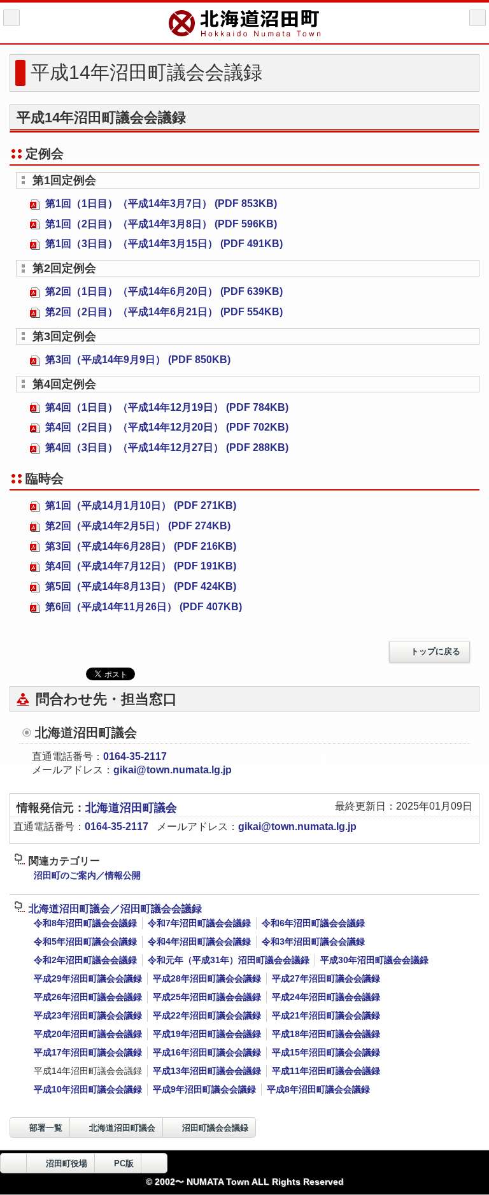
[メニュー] (477, 18)
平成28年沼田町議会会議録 (207, 978)
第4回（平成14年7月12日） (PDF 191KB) (139, 566)
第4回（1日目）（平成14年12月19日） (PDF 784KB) (165, 407)
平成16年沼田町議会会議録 (207, 1052)
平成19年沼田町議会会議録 (207, 1034)
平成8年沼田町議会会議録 (318, 1089)
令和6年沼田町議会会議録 (313, 923)
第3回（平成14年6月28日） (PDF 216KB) (139, 546)
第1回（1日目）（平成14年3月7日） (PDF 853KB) (160, 203)
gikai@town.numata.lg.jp (172, 769)
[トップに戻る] (154, 1163)
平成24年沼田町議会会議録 (326, 997)
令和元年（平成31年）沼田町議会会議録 (228, 960)
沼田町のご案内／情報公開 (87, 875)
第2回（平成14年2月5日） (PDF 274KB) (136, 525)
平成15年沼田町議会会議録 (326, 1052)
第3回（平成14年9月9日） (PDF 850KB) (136, 359)
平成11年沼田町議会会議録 (326, 1071)
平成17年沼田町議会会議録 (88, 1052)
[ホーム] (11, 18)
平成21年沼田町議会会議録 (326, 1015)
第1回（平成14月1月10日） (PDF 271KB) (139, 505)
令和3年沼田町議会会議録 (313, 941)
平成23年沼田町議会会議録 (88, 1015)
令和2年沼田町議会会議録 (85, 960)
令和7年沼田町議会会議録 (199, 923)
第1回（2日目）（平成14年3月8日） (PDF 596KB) (160, 223)
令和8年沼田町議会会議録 (85, 923)
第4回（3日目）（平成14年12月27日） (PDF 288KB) (165, 447)
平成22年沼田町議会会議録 (207, 1015)
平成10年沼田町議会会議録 (88, 1089)
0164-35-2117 (135, 756)
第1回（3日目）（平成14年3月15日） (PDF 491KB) (163, 243)
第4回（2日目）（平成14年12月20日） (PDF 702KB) (165, 427)
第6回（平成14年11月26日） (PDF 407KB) (142, 606)
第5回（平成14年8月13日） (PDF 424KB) (139, 586)
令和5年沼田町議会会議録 (85, 941)
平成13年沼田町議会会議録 (207, 1071)
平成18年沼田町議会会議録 (326, 1034)
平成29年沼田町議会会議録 (88, 978)
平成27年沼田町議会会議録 (326, 978)
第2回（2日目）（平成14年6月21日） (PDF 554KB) (163, 311)
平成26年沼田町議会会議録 (88, 997)
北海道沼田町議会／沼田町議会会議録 (115, 908)
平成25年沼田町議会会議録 (207, 997)
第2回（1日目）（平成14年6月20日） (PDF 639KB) (163, 291)
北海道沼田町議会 (131, 807)
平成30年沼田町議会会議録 (374, 960)
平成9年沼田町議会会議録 (204, 1089)
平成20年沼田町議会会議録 (88, 1034)
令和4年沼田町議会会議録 (199, 941)
